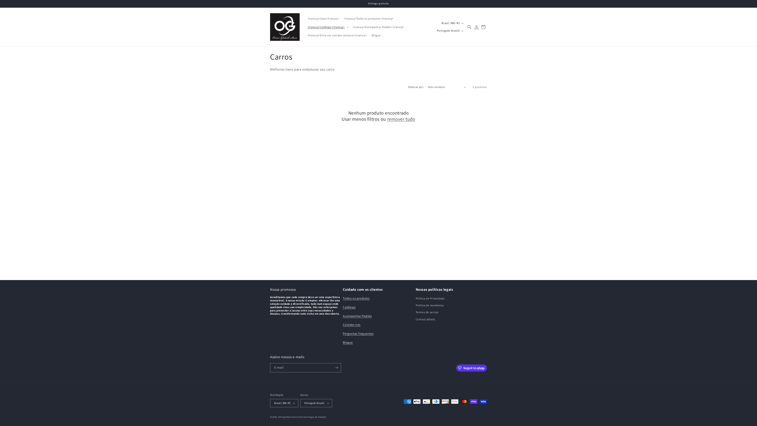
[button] (327, 27)
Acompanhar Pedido (357, 316)
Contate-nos (352, 325)
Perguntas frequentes (358, 334)
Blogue (348, 342)
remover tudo (401, 119)
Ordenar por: (416, 87)
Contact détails (425, 319)
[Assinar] (336, 367)
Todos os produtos (356, 298)
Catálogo (349, 307)
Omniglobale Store (288, 417)
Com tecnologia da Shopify (312, 417)
